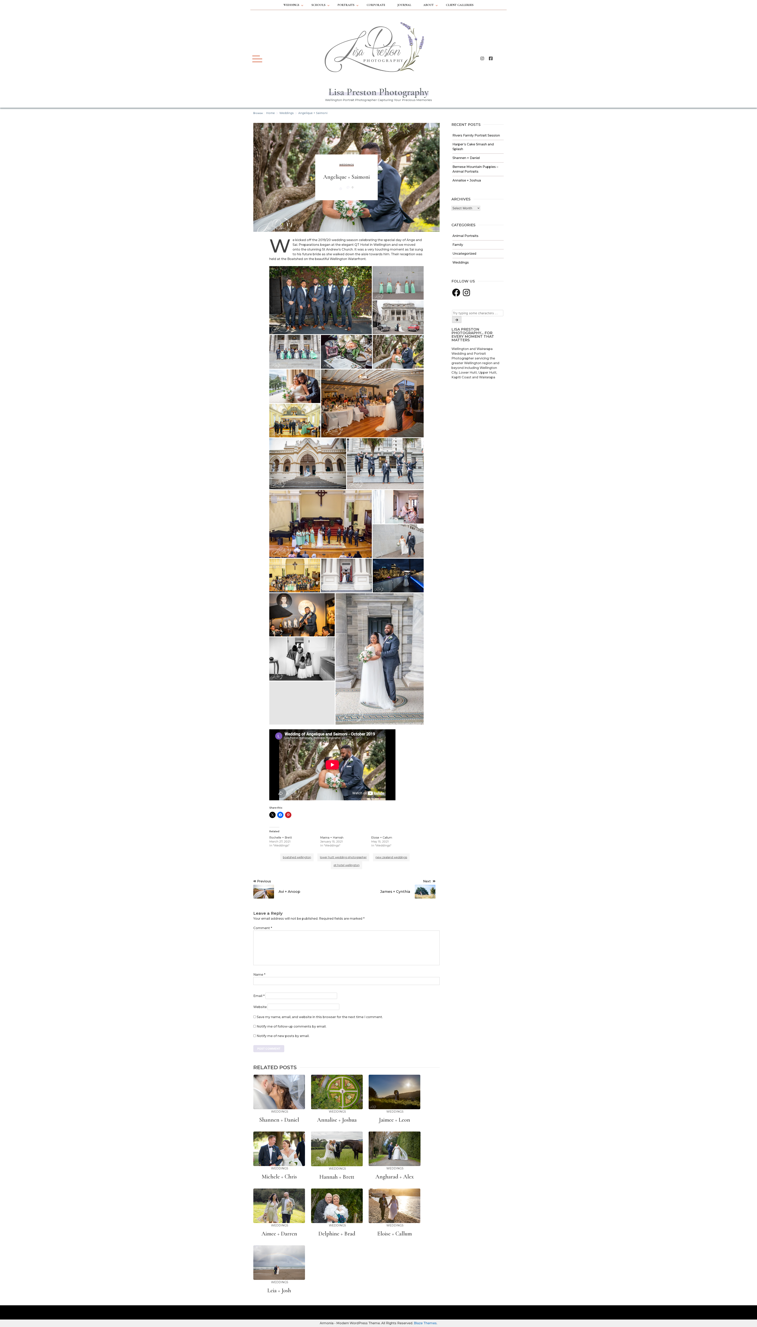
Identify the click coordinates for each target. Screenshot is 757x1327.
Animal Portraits (465, 236)
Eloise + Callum (381, 837)
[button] (320, 300)
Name (259, 974)
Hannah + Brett (336, 1176)
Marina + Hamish (331, 837)
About (428, 5)
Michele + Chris (279, 1176)
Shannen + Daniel (466, 158)
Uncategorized (464, 253)
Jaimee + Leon (394, 1119)
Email (259, 996)
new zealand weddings (391, 857)
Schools (318, 5)
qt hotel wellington (347, 865)
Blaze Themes (425, 1323)
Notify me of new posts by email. (283, 1036)
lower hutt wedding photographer (343, 857)
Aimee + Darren (279, 1233)
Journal (404, 5)
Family (457, 245)
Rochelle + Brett (280, 837)
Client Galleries (460, 5)
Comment (262, 928)
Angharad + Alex (394, 1176)
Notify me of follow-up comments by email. (291, 1026)
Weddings (291, 5)
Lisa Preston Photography (379, 92)
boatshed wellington (297, 857)
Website (260, 1007)
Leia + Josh (279, 1290)
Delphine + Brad (336, 1233)
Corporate (376, 5)
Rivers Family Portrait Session (476, 135)
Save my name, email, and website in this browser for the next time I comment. (320, 1017)
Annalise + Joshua (466, 180)
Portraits (345, 5)
